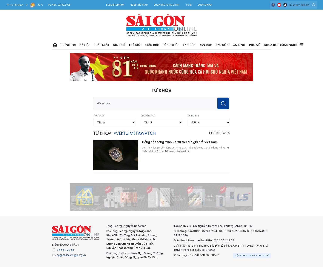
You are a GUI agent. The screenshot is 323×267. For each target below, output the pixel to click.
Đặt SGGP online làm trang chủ (252, 255)
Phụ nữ (254, 45)
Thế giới (135, 45)
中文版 (189, 5)
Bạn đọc (205, 45)
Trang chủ (55, 45)
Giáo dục (152, 45)
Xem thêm (301, 45)
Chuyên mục (148, 115)
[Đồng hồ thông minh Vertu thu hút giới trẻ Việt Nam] (115, 155)
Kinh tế (119, 45)
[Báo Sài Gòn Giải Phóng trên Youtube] (279, 5)
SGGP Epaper (205, 5)
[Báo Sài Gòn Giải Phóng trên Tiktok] (285, 5)
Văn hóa (189, 45)
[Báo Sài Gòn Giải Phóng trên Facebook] (273, 5)
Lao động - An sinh (230, 45)
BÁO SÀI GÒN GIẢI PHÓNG (161, 25)
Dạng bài (193, 115)
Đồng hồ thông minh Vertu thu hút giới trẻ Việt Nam (180, 142)
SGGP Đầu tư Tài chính (166, 5)
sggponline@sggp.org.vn (71, 255)
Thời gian (98, 115)
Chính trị (68, 45)
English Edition (115, 5)
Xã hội (85, 45)
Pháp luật (101, 45)
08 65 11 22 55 (65, 249)
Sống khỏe (171, 45)
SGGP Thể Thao (139, 5)
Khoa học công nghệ (280, 45)
